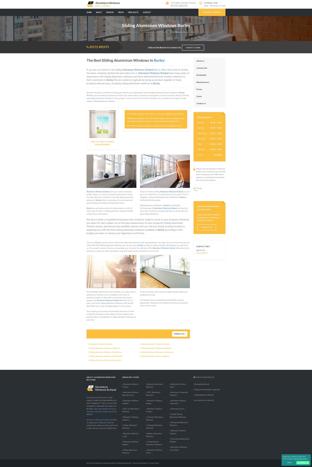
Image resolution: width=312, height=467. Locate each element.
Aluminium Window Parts (178, 385)
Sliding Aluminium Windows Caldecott (105, 348)
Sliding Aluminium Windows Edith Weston (106, 356)
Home (89, 12)
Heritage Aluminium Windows (154, 426)
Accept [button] (303, 462)
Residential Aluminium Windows (179, 423)
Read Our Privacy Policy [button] (300, 458)
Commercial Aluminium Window (179, 440)
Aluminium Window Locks (130, 434)
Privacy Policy (154, 463)
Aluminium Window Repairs (130, 443)
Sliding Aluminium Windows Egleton (155, 356)
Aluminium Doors (178, 409)
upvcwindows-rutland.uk (204, 400)
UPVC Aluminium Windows (153, 393)
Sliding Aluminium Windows (129, 451)
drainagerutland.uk (202, 384)
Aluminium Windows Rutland (101, 344)
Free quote (133, 12)
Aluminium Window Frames (130, 385)
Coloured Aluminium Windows (154, 418)
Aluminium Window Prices (154, 451)
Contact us (201, 103)
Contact (147, 12)
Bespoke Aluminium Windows (154, 385)
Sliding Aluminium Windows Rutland (155, 344)
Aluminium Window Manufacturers (130, 393)
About (99, 12)
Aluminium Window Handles (130, 402)
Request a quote (212, 12)
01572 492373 (179, 5)
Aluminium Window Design (154, 402)
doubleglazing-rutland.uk (204, 395)
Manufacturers (202, 82)
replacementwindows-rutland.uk (207, 389)
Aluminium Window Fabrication (178, 402)
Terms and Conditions (140, 463)
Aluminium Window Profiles (154, 410)
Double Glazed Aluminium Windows (178, 415)
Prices (121, 12)
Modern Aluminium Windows (154, 434)
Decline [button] (289, 462)
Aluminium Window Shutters (178, 432)
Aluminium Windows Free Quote (178, 448)
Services (110, 12)
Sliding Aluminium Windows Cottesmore (106, 352)
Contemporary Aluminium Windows (154, 443)
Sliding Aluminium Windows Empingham (105, 360)
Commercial (201, 68)
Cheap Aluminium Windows (129, 426)
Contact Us (179, 334)
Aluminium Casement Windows (179, 393)
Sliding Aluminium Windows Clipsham (156, 348)
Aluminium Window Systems (130, 418)
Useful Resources (204, 377)
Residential (201, 75)
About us (200, 61)
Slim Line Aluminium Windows (130, 410)
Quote (199, 96)
